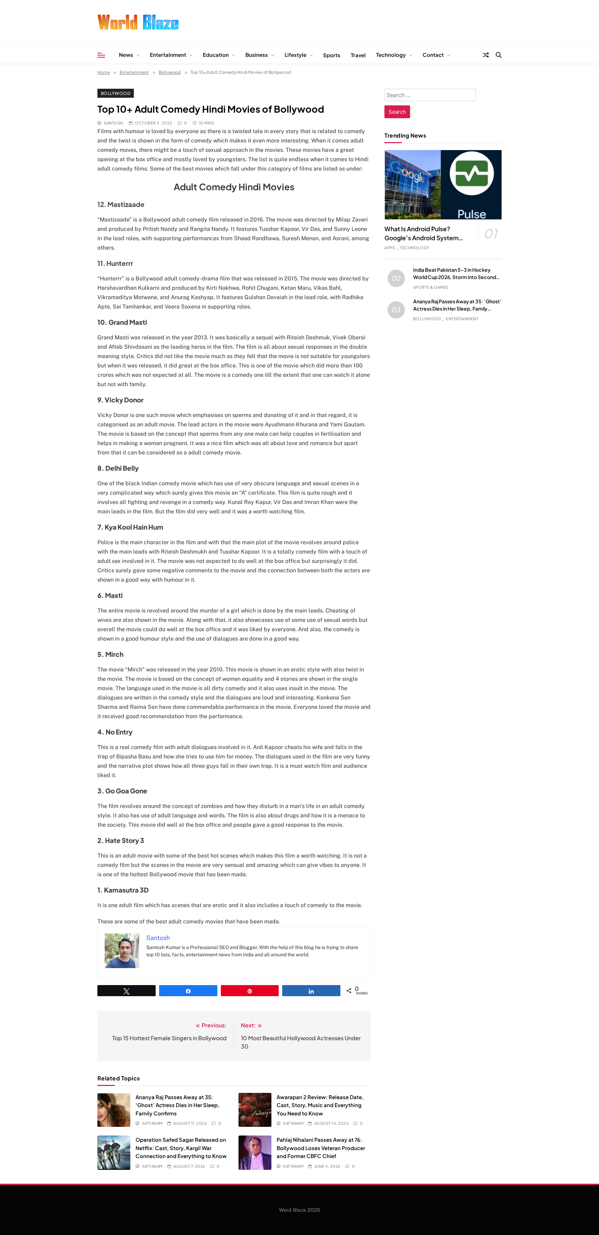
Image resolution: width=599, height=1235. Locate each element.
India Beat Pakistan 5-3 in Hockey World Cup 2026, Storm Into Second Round (454, 277)
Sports (331, 55)
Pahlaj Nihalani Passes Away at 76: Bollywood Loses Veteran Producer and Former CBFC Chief (321, 1147)
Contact (433, 54)
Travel (358, 55)
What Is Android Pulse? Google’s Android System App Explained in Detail (421, 238)
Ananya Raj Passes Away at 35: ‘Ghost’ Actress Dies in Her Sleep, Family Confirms (177, 1105)
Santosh (113, 123)
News (126, 54)
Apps (389, 247)
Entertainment (168, 54)
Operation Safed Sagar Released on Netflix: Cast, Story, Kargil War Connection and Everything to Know (181, 1147)
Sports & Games (431, 287)
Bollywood (115, 93)
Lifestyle (295, 54)
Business (256, 54)
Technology (391, 54)
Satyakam (152, 1123)
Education (216, 54)
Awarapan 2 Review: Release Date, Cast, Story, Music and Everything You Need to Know (320, 1105)
